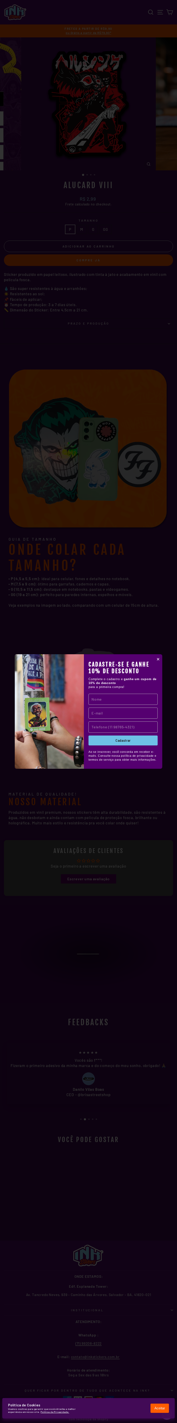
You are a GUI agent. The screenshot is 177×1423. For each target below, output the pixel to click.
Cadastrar (123, 740)
